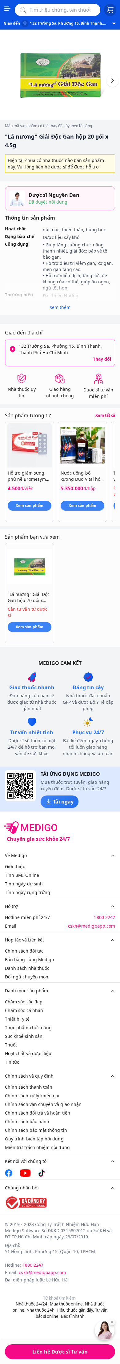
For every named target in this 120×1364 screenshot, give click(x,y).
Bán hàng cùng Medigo (29, 959)
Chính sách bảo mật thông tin (36, 1130)
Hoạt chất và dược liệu (28, 1053)
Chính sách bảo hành (27, 1121)
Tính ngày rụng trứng (27, 892)
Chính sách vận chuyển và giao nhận (43, 1104)
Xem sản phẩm (29, 505)
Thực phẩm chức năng (28, 1027)
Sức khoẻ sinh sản (23, 1036)
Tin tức (12, 1062)
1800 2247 (104, 917)
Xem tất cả (105, 415)
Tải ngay (63, 801)
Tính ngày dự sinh (24, 884)
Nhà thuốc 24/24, (32, 1304)
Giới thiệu (15, 866)
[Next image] (112, 81)
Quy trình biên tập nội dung (34, 1139)
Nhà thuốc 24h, (41, 1310)
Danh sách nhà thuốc (27, 968)
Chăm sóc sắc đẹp (23, 1002)
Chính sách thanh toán (28, 1087)
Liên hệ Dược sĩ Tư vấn (60, 1351)
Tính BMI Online (22, 875)
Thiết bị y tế (17, 1019)
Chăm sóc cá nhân (24, 1010)
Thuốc (11, 1045)
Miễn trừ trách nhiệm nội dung (37, 1147)
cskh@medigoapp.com (91, 926)
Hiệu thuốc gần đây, (75, 1310)
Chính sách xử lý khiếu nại (32, 1096)
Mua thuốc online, (67, 1304)
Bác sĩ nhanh (73, 1316)
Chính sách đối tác (24, 951)
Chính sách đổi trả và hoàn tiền (37, 1113)
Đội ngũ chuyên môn (26, 977)
